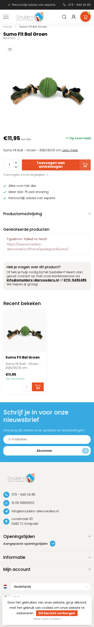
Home (7, 27)
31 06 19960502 (23, 503)
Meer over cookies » (47, 619)
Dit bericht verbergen (56, 613)
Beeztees (9, 38)
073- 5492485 (75, 280)
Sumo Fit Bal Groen (33, 27)
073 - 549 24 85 (79, 5)
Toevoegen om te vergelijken (24, 175)
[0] (85, 15)
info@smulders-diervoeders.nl (33, 280)
